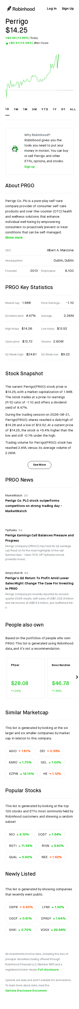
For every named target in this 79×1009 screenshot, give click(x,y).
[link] (51, 8)
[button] (7, 111)
